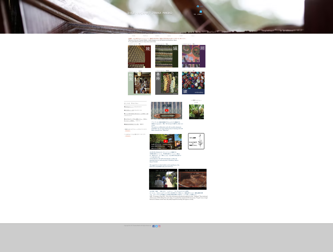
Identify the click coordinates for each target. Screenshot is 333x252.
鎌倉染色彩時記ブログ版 (132, 124)
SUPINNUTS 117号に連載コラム (133, 119)
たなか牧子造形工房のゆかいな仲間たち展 (136, 114)
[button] (200, 11)
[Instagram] (159, 226)
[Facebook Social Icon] (154, 226)
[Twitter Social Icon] (156, 226)
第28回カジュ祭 (129, 110)
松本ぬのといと (129, 107)
